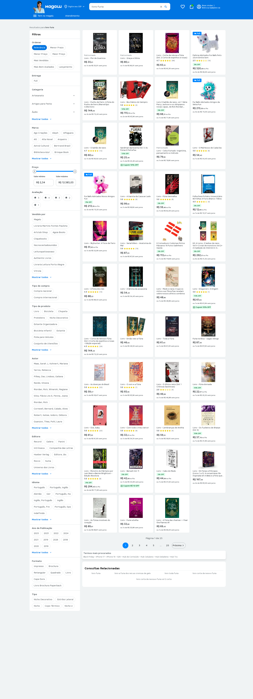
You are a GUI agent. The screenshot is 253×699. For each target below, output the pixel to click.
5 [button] (153, 545)
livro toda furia (171, 573)
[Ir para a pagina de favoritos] (183, 6)
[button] (161, 6)
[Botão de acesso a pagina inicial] (47, 6)
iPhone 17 (100, 557)
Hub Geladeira (161, 557)
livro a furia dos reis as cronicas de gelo (133, 573)
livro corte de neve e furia (204, 573)
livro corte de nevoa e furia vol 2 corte (154, 579)
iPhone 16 (111, 557)
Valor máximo (62, 177)
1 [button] (125, 545)
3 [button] (139, 545)
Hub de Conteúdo (131, 557)
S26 (119, 557)
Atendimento (72, 16)
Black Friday (88, 557)
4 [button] (146, 545)
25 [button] (167, 545)
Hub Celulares (147, 557)
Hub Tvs (174, 557)
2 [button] (132, 545)
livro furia (96, 573)
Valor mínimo (39, 177)
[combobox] (129, 6)
